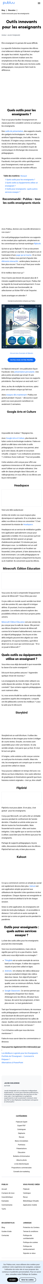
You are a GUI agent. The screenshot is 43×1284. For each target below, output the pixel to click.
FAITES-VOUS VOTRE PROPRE (21, 360)
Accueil (4, 1189)
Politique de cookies (30, 1242)
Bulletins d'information (21, 1156)
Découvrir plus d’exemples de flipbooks (21, 353)
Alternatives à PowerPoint (12, 1062)
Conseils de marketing (21, 1172)
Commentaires (7, 1205)
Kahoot (32, 886)
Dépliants (21, 1133)
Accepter (12, 1280)
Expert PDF (21, 1126)
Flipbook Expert (21, 1122)
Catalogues (21, 1129)
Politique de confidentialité (28, 1236)
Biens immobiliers (21, 1141)
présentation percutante (24, 372)
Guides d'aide (6, 1231)
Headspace (28, 524)
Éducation (11, 10)
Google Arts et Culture (15, 438)
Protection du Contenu (31, 1227)
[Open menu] (39, 3)
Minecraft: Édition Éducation (13, 622)
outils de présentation (14, 131)
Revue (25, 1197)
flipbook (37, 243)
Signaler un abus (29, 1253)
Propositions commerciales (21, 1168)
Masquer (23, 176)
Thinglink (8, 960)
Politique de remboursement (29, 1247)
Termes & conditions (30, 1231)
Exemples (5, 1201)
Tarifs (4, 1209)
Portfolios (21, 1145)
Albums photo (21, 1160)
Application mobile (30, 1205)
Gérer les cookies (27, 1280)
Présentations (21, 1148)
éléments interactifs (10, 261)
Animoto (8, 971)
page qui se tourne (24, 255)
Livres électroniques (21, 1164)
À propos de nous (8, 1193)
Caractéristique (7, 1197)
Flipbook (26, 1189)
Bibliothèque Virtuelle (31, 1201)
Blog (3, 10)
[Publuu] (9, 3)
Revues (21, 1137)
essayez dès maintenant (16, 395)
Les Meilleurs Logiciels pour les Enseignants (20, 1053)
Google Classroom (12, 991)
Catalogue (27, 1193)
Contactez (5, 1235)
